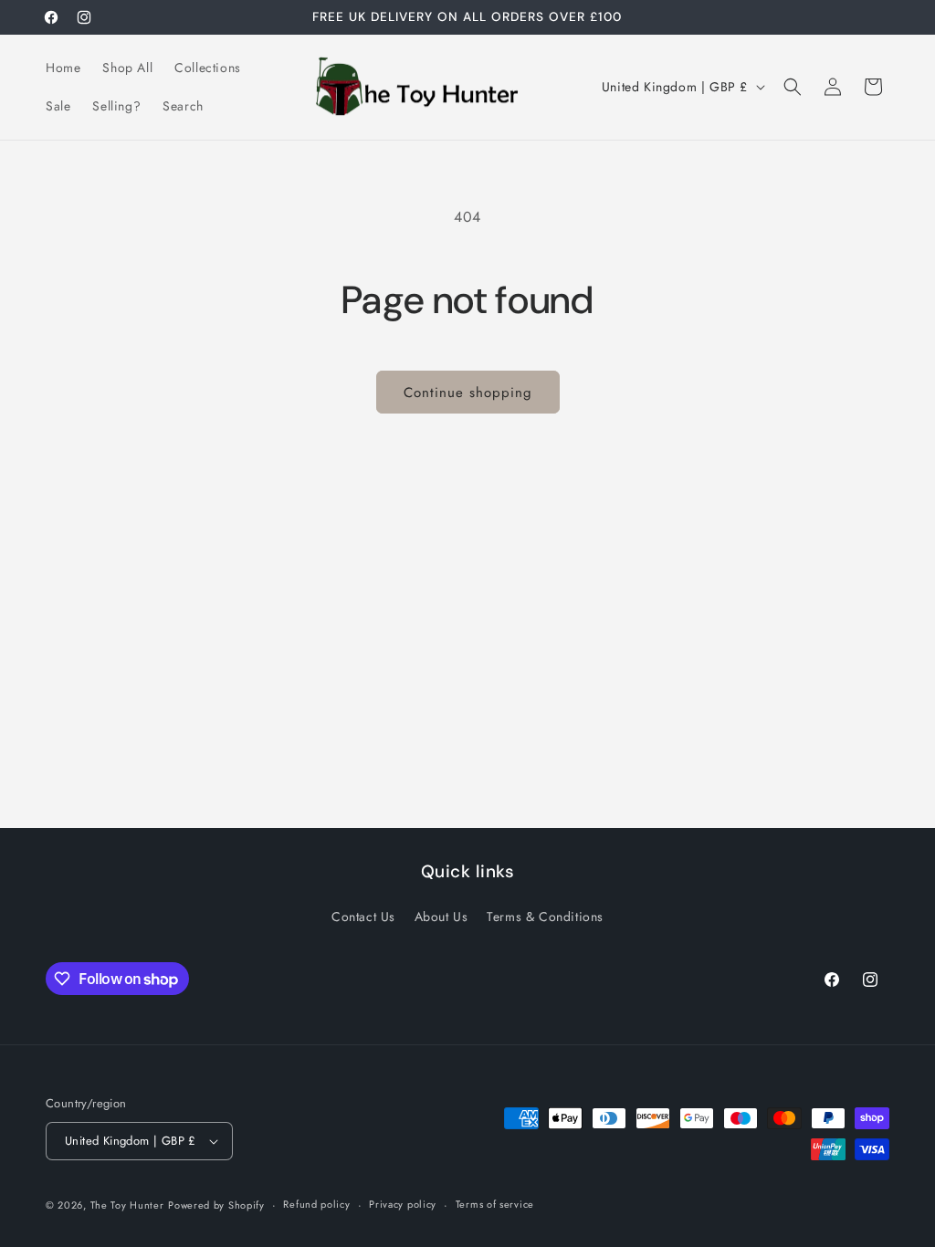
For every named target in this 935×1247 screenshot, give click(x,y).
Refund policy (316, 1204)
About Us (441, 916)
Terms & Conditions (545, 916)
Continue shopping (468, 392)
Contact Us (363, 916)
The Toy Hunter (127, 1205)
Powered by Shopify (216, 1205)
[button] (792, 87)
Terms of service (495, 1204)
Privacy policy (402, 1204)
